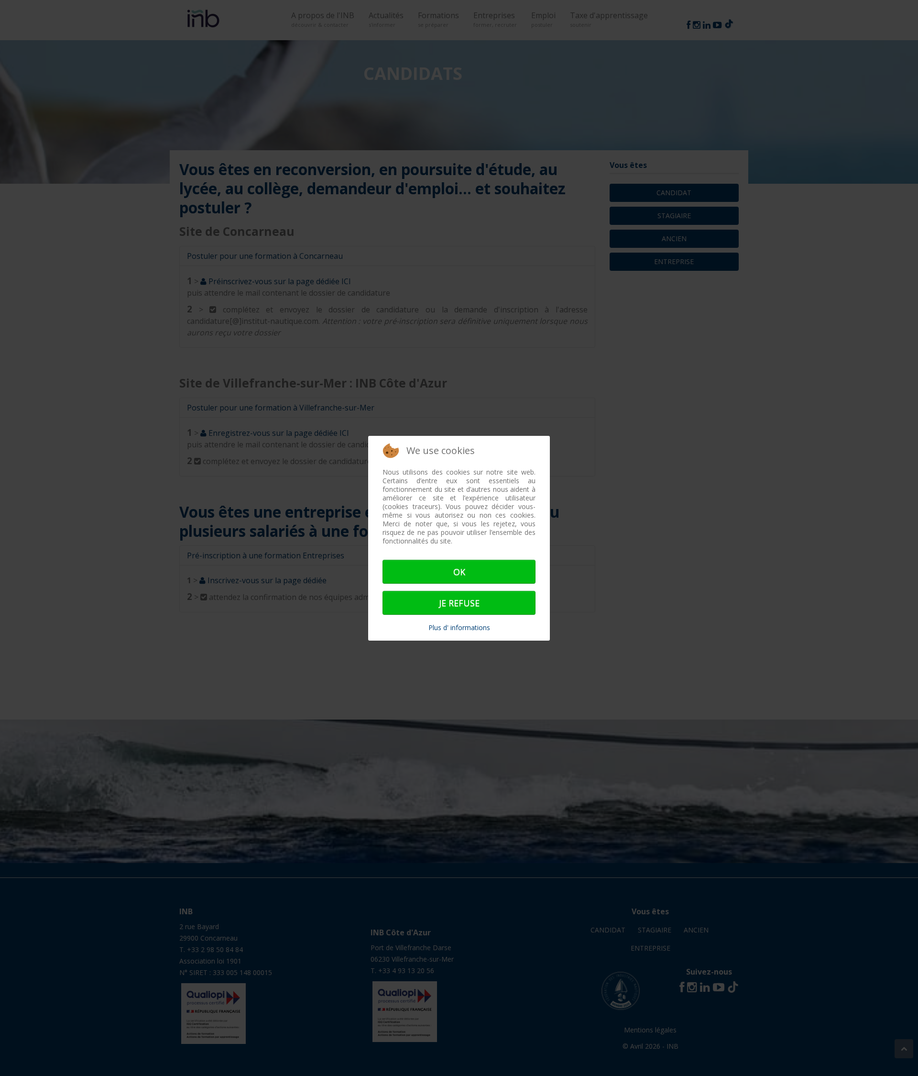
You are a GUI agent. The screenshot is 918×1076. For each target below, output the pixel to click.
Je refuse (459, 603)
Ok (459, 571)
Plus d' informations (459, 627)
